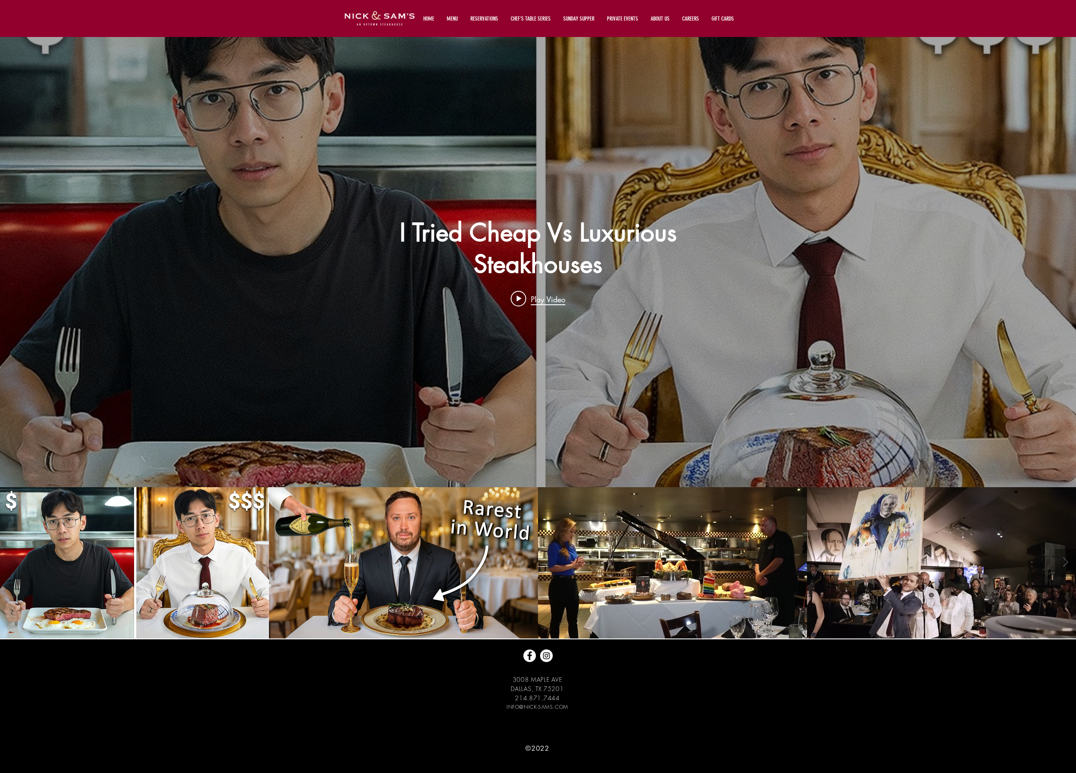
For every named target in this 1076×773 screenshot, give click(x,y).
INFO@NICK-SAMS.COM (537, 706)
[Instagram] (546, 655)
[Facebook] (529, 655)
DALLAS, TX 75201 (537, 689)
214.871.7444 (537, 698)
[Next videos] (1065, 563)
